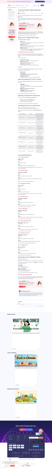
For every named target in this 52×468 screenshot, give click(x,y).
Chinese (10, 7)
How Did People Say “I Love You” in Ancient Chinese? (11, 15)
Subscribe (40, 437)
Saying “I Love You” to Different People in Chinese (11, 10)
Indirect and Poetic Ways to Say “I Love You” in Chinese (11, 12)
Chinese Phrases (13, 7)
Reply (41, 306)
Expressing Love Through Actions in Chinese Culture (11, 14)
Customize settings (6, 465)
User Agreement (25, 459)
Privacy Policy (29, 459)
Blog (7, 7)
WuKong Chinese (20, 276)
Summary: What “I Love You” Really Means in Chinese (11, 18)
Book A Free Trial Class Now (40, 1)
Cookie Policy (32, 459)
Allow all (12, 465)
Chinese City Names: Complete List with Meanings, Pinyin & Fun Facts (26, 403)
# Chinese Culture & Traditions (21, 11)
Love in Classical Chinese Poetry (11, 17)
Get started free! (22, 28)
